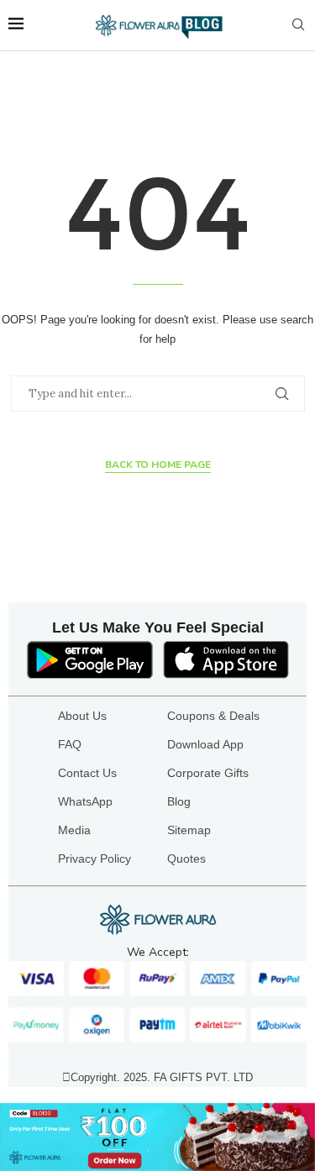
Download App (205, 744)
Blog (179, 801)
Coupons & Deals (213, 715)
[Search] (298, 25)
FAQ (69, 744)
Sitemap (189, 830)
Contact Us (87, 773)
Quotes (186, 858)
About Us (82, 715)
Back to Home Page (158, 464)
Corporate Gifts (208, 773)
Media (74, 830)
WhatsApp (85, 801)
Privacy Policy (94, 858)
